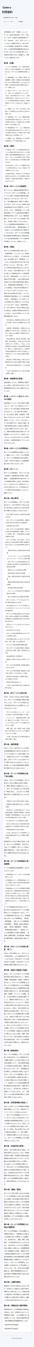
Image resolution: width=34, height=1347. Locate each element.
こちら (12, 241)
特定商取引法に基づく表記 (10, 17)
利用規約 (20, 21)
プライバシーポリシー (9, 21)
